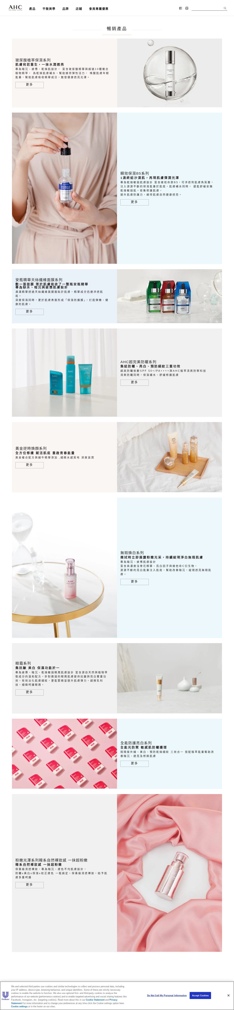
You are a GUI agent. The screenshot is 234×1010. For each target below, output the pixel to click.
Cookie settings (19, 1006)
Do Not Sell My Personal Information (167, 995)
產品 (32, 8)
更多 (29, 84)
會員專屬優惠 (99, 8)
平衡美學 (49, 8)
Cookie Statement (95, 1000)
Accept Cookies (200, 995)
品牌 (65, 8)
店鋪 (79, 8)
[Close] (228, 995)
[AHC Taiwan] (15, 8)
